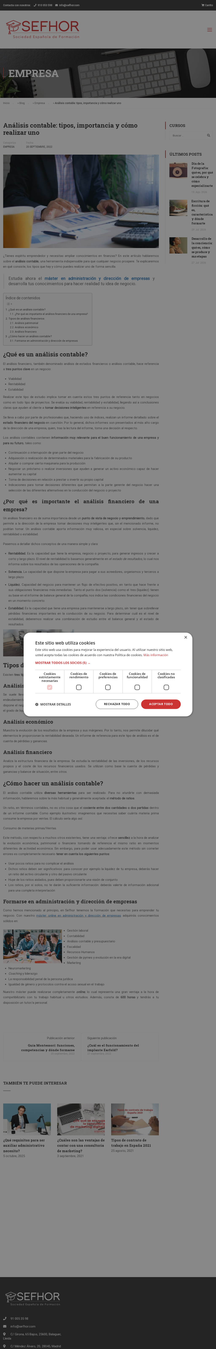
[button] (108, 663)
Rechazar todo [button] (117, 704)
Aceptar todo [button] (161, 704)
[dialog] (108, 674)
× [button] (185, 637)
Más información (155, 655)
